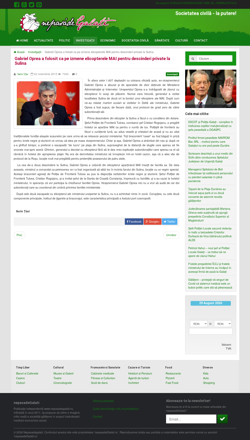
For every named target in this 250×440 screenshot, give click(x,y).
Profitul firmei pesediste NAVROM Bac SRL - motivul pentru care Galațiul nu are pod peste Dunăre (209, 141)
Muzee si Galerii (63, 373)
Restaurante (173, 373)
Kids (205, 373)
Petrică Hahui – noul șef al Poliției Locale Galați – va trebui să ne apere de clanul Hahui (208, 252)
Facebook (134, 221)
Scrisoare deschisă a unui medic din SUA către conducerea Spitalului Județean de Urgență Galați (210, 157)
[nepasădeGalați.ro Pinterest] (39, 4)
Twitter (170, 221)
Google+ (154, 221)
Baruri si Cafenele (27, 373)
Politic (64, 40)
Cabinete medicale (102, 373)
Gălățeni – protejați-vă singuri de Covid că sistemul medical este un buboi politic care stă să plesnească (210, 283)
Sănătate (161, 40)
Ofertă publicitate (103, 401)
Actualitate (43, 40)
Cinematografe (63, 383)
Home (23, 40)
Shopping (209, 383)
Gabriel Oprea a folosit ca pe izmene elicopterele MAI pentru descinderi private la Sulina (92, 61)
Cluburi (20, 383)
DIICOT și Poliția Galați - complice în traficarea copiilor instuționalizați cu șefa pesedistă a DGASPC (210, 126)
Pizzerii (170, 378)
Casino (20, 378)
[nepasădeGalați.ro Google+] (24, 4)
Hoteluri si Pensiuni (140, 373)
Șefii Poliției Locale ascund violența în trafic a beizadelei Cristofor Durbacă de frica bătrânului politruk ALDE (210, 234)
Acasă (20, 52)
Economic (108, 40)
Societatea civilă (135, 40)
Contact (201, 40)
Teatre (58, 378)
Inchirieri (133, 383)
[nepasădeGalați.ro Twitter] (32, 4)
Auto (206, 378)
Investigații (85, 40)
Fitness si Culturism (103, 378)
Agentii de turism (138, 378)
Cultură (181, 40)
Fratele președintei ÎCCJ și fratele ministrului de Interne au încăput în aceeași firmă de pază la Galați (209, 268)
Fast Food (172, 383)
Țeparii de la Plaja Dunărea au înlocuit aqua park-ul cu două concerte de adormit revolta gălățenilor (207, 195)
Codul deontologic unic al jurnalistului (115, 409)
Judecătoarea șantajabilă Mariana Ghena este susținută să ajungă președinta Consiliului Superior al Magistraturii (209, 214)
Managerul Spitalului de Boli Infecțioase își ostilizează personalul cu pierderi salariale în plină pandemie (210, 175)
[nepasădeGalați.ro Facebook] (17, 4)
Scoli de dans (99, 383)
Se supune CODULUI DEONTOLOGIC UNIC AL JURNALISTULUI (196, 3)
